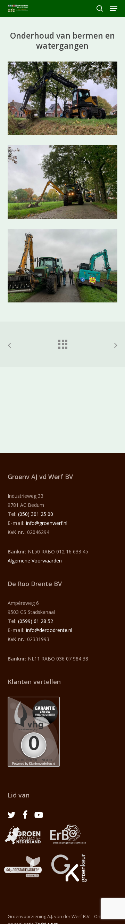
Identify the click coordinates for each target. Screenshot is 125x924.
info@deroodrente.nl (49, 630)
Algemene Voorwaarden (35, 560)
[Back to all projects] (62, 342)
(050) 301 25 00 (35, 514)
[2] (64, 183)
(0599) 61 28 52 (35, 621)
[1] (64, 100)
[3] (64, 267)
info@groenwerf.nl (46, 523)
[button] (113, 8)
